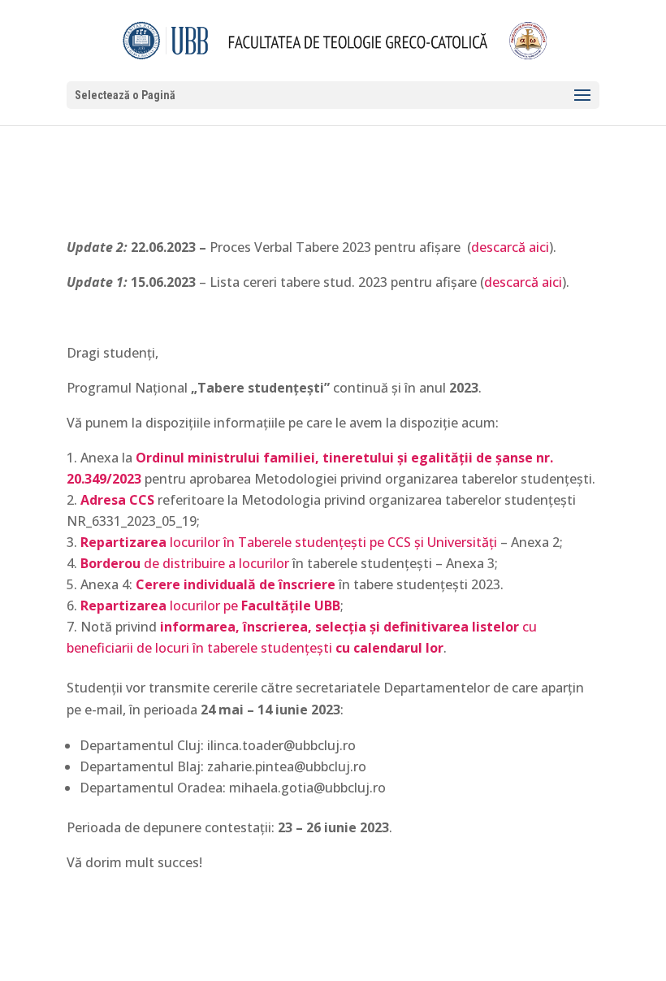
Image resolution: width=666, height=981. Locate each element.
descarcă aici (510, 247)
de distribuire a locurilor (184, 563)
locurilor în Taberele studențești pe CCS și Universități (288, 542)
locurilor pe (210, 605)
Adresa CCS (117, 500)
